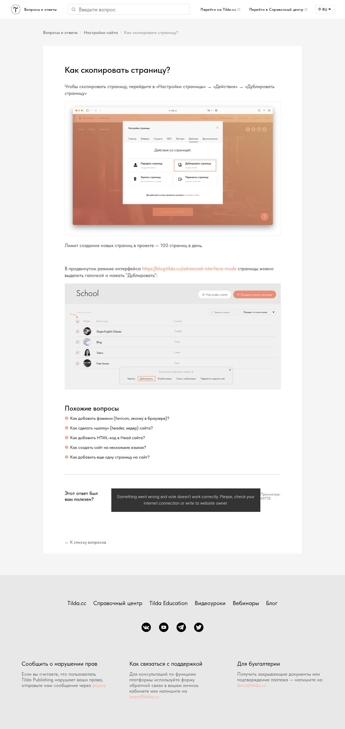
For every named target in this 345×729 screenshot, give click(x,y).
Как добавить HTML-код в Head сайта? (107, 437)
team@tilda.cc (144, 696)
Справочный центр (117, 602)
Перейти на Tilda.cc (218, 9)
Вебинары (246, 602)
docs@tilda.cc (251, 685)
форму (99, 685)
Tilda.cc (76, 602)
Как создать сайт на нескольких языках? (108, 447)
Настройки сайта (101, 32)
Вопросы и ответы (60, 32)
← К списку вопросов (85, 542)
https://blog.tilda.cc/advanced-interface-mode (190, 268)
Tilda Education (168, 602)
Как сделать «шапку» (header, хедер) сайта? (111, 428)
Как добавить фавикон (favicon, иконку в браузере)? (119, 418)
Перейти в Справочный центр (276, 9)
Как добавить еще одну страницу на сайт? (110, 457)
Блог (272, 602)
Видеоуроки (210, 602)
